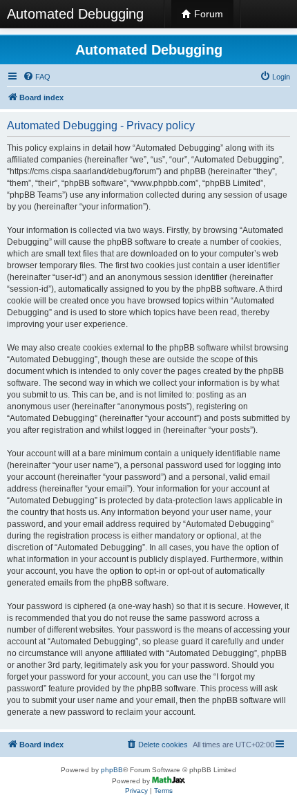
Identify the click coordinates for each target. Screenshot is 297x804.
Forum (207, 13)
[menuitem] (36, 76)
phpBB (112, 770)
